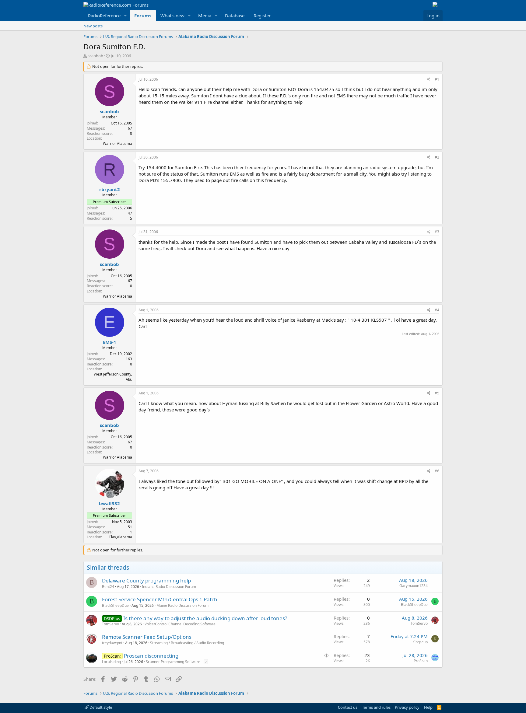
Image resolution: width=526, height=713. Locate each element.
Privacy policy (407, 707)
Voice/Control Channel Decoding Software (180, 624)
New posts (93, 26)
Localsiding (111, 661)
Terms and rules (376, 707)
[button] (125, 15)
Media (204, 15)
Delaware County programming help (146, 580)
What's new (172, 15)
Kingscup (420, 642)
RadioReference (104, 15)
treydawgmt (112, 642)
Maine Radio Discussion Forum (182, 605)
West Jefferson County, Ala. (113, 377)
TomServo (110, 624)
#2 (437, 157)
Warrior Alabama (117, 143)
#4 (437, 310)
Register (262, 15)
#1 (437, 79)
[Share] (429, 79)
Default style (100, 707)
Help (428, 707)
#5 (437, 393)
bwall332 (109, 503)
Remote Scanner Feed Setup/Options (146, 636)
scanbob (95, 55)
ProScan (421, 660)
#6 (437, 471)
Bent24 (108, 586)
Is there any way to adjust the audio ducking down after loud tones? (205, 618)
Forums (142, 15)
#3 (437, 231)
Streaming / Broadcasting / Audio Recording (187, 642)
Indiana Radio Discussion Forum (169, 586)
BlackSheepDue (115, 605)
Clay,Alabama (120, 537)
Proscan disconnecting (151, 655)
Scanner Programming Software (173, 661)
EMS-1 (109, 342)
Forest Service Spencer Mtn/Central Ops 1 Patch (159, 599)
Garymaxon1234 (413, 585)
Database (234, 15)
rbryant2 (109, 189)
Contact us (347, 707)
